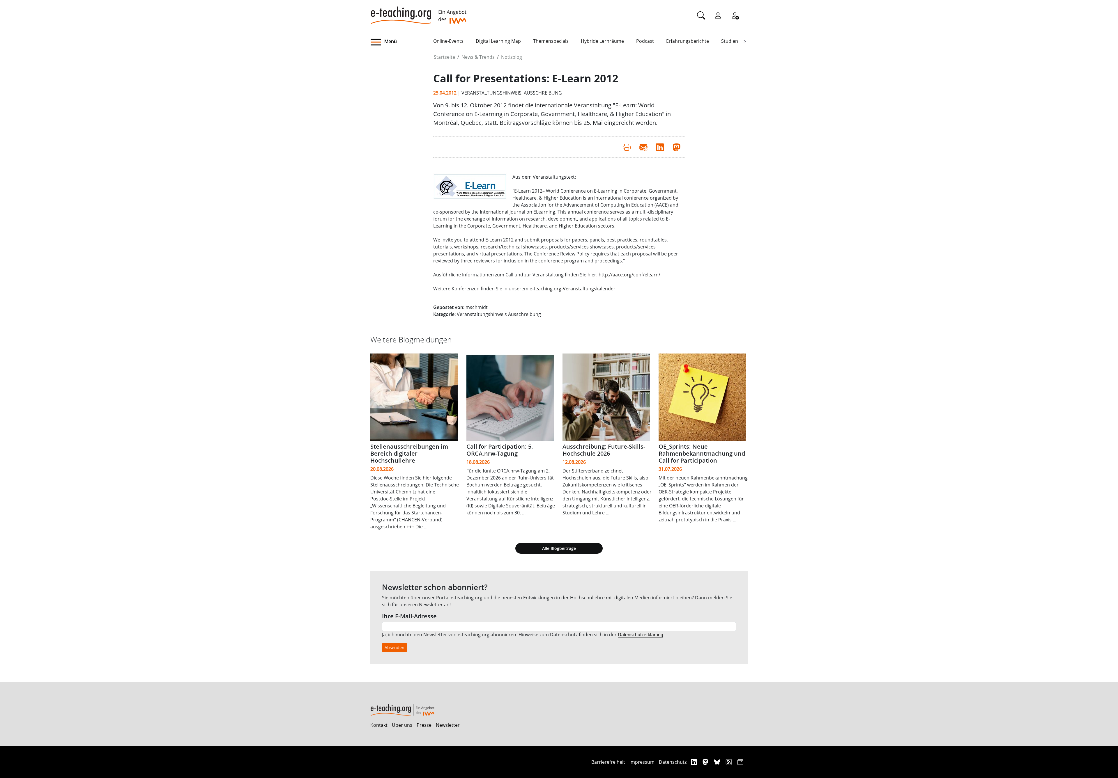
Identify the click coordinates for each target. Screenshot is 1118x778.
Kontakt (379, 725)
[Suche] (701, 15)
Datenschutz (673, 762)
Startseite (444, 57)
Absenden (394, 647)
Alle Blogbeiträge (559, 548)
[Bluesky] (717, 762)
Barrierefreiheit (608, 762)
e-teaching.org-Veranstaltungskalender (572, 288)
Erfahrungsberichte (687, 41)
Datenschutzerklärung (640, 634)
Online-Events (448, 41)
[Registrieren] (735, 15)
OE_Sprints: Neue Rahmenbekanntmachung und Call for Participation (702, 453)
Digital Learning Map (498, 41)
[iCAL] (740, 762)
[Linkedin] (694, 762)
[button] (401, 42)
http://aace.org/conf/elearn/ (629, 274)
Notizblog (511, 57)
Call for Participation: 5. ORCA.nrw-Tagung (499, 450)
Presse (424, 725)
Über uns (402, 725)
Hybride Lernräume (602, 41)
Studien (729, 41)
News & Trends (478, 57)
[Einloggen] (718, 15)
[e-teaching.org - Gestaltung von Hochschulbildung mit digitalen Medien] (418, 12)
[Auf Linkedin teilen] (660, 146)
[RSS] (729, 762)
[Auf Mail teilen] (643, 146)
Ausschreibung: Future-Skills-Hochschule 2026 (603, 450)
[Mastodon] (706, 762)
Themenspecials (551, 41)
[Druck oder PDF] (626, 146)
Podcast (645, 41)
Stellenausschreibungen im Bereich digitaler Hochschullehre (409, 453)
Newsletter (448, 725)
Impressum (641, 762)
